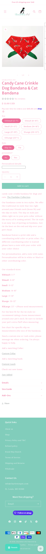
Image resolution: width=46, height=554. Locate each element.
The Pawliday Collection (18, 197)
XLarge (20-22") (31, 132)
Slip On (8, 147)
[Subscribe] (38, 504)
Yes (15, 157)
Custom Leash (8, 364)
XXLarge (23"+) (12, 138)
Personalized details (11, 164)
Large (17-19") (11, 132)
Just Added (7, 374)
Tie (19, 147)
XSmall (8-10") (31, 121)
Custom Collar (9, 353)
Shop (7, 435)
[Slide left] (17, 75)
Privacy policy (33, 545)
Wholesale (9, 469)
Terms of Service (12, 457)
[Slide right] (28, 75)
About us (9, 429)
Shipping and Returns (15, 463)
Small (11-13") (11, 126)
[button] (5, 11)
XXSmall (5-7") (11, 121)
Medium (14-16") (31, 126)
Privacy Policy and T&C (15, 440)
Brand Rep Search (13, 452)
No (6, 157)
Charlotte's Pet (21, 542)
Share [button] (7, 403)
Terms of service (24, 548)
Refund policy (11, 446)
